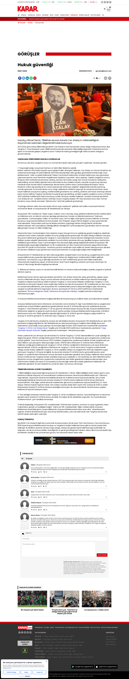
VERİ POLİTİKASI (95, 627)
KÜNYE (52, 627)
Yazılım (69, 651)
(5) (46, 497)
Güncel (23, 15)
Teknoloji (39, 651)
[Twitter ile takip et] (110, 2)
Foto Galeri (40, 657)
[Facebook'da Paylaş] (19, 78)
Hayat (57, 15)
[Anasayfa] (19, 15)
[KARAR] (28, 8)
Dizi (56, 654)
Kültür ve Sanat (74, 657)
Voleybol (57, 645)
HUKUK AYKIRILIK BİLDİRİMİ (109, 627)
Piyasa (47, 642)
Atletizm (64, 645)
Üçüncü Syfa (53, 636)
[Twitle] (23, 78)
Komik (66, 654)
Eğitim (72, 636)
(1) (41, 486)
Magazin (51, 648)
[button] (94, 78)
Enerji (65, 642)
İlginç (70, 654)
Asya (65, 639)
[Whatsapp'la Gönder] (31, 78)
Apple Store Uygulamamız (108, 667)
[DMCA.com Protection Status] (25, 650)
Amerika (54, 639)
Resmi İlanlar (84, 15)
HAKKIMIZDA (39, 627)
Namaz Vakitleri (111, 639)
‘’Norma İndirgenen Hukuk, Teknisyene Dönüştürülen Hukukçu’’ (52, 291)
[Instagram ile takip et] (30, 632)
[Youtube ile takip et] (102, 2)
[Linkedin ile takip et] (28, 632)
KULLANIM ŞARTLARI (71, 627)
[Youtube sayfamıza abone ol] (25, 632)
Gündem (51, 654)
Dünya (38, 15)
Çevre (67, 636)
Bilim (74, 651)
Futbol (43, 645)
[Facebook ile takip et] (107, 2)
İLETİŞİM (46, 627)
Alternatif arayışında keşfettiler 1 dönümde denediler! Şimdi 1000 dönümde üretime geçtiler (57, 19)
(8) (41, 527)
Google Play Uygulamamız (84, 667)
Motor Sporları (73, 645)
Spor (51, 15)
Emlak (52, 642)
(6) (41, 510)
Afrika (70, 639)
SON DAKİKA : (22, 19)
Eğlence (71, 648)
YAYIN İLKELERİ (59, 627)
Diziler (45, 648)
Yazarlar (31, 15)
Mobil (47, 651)
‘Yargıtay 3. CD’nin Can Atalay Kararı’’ (33, 328)
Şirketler (82, 642)
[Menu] (102, 15)
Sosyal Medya (61, 651)
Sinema (60, 654)
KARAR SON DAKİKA (25, 643)
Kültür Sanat (96, 15)
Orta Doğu (46, 639)
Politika (46, 636)
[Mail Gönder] (35, 78)
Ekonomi (45, 15)
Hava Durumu (110, 637)
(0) (41, 472)
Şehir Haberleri (111, 644)
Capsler (54, 657)
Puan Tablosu (110, 642)
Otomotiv (58, 642)
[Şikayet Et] (106, 472)
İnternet (53, 651)
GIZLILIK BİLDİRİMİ (83, 627)
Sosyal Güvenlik (72, 642)
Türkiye (61, 636)
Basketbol (50, 645)
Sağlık (56, 648)
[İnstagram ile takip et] (105, 2)
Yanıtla (35, 472)
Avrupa (60, 639)
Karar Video (64, 15)
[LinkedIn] (27, 78)
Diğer (81, 645)
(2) (46, 472)
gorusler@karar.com (103, 71)
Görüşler (74, 15)
